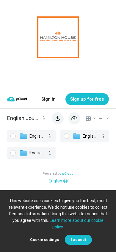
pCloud (67, 174)
